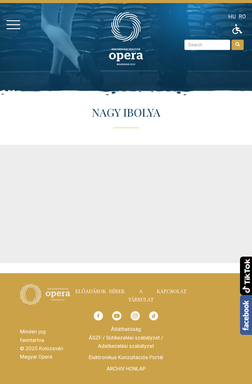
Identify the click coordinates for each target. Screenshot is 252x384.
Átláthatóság (126, 329)
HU (232, 16)
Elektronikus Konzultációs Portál (126, 357)
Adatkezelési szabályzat (126, 346)
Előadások (90, 291)
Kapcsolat (172, 291)
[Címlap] (126, 38)
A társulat (141, 295)
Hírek (117, 291)
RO (242, 16)
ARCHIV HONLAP (126, 369)
